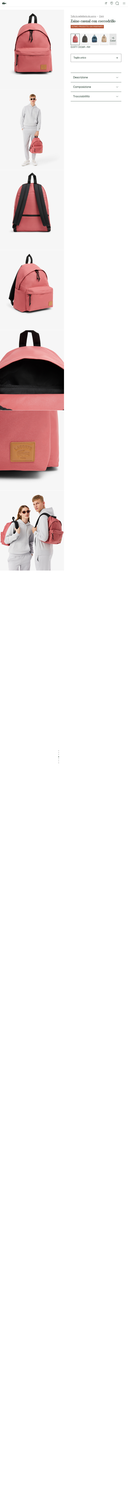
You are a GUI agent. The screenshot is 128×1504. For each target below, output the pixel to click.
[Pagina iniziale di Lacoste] (4, 3)
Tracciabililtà (81, 96)
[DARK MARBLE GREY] (84, 39)
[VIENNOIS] (104, 39)
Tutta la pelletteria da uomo (83, 16)
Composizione (82, 87)
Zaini (101, 16)
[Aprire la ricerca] (117, 3)
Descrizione (80, 77)
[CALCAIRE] (94, 39)
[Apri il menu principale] (124, 3)
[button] (111, 3)
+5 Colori (113, 39)
